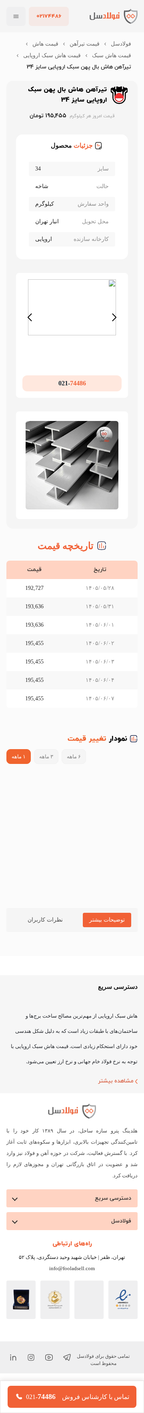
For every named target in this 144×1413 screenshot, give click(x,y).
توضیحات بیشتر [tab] (104, 931)
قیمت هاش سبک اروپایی (100, 67)
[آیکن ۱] (67, 1369)
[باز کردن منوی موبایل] (16, 16)
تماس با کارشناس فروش (95, 1397)
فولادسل (121, 44)
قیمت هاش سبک (110, 55)
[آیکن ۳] (31, 1369)
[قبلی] (29, 329)
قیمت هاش (42, 44)
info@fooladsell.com (72, 1280)
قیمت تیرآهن (83, 44)
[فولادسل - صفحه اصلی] (114, 16)
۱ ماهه (19, 768)
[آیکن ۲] (49, 1369)
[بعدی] (115, 329)
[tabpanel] (72, 961)
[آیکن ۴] (13, 1369)
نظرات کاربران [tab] (42, 931)
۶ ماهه (76, 768)
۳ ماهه (47, 768)
